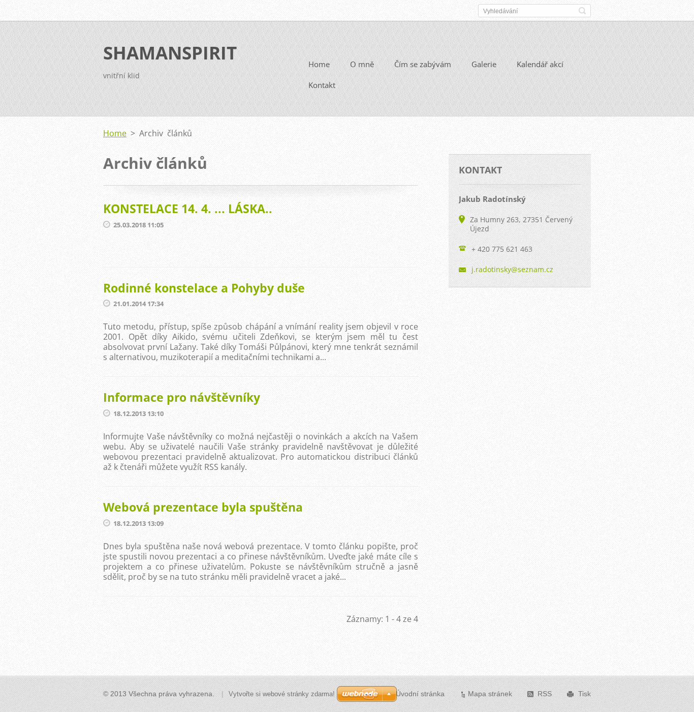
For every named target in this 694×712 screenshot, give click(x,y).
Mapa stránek (490, 694)
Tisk (584, 694)
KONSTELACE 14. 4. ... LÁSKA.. (187, 208)
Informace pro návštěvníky (181, 397)
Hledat (582, 10)
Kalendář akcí (540, 64)
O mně (362, 64)
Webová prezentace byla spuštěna (203, 507)
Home (319, 64)
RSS (545, 694)
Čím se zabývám (422, 64)
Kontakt (321, 85)
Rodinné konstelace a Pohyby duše (204, 288)
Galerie (483, 64)
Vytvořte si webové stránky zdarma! (282, 694)
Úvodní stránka (420, 694)
